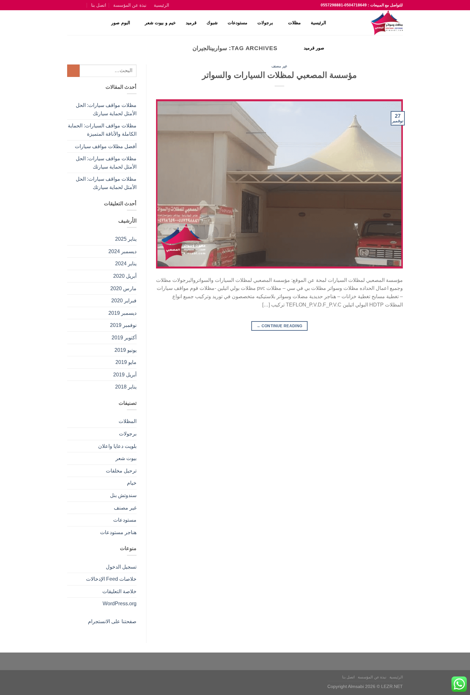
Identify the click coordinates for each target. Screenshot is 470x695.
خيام (132, 483)
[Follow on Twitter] (76, 5)
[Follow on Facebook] (84, 5)
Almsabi (356, 686)
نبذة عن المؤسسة (129, 5)
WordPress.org (120, 603)
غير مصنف (279, 66)
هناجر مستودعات (118, 532)
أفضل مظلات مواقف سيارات (106, 146)
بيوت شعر (126, 458)
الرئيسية (161, 5)
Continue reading (279, 326)
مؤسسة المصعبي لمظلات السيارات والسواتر (279, 75)
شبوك (212, 22)
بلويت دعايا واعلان (117, 446)
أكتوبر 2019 (124, 337)
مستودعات (237, 22)
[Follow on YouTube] (70, 5)
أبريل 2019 (125, 374)
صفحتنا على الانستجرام (112, 621)
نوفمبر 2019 (123, 325)
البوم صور (120, 22)
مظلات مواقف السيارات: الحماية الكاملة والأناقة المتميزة (102, 130)
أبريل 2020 (125, 276)
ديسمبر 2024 (122, 251)
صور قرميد (314, 47)
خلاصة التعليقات (119, 591)
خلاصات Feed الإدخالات (111, 579)
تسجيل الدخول (121, 567)
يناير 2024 (126, 263)
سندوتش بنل (123, 495)
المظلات (128, 421)
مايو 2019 (126, 362)
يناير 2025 (126, 239)
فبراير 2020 (124, 300)
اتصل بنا (98, 5)
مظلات (294, 22)
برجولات (265, 22)
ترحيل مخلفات (121, 470)
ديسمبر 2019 (122, 313)
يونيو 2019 (125, 350)
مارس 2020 (123, 288)
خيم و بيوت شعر (160, 22)
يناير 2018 (126, 386)
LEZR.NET (392, 686)
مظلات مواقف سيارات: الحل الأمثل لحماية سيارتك (106, 109)
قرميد (191, 22)
